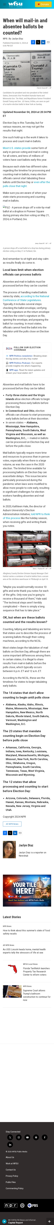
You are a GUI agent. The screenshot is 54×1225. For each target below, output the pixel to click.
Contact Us (11, 1170)
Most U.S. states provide (17, 148)
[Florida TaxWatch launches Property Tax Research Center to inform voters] (12, 969)
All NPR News (12, 824)
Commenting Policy (14, 1188)
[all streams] (50, 1221)
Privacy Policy (12, 1176)
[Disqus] (27, 1083)
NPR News (7, 926)
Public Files (11, 1182)
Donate (45, 4)
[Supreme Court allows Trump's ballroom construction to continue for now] (12, 991)
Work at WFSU (12, 1164)
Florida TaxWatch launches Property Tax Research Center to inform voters (36, 971)
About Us (10, 1157)
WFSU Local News (30, 964)
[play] (4, 1221)
